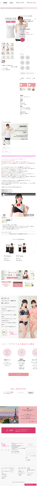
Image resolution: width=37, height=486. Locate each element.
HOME (2, 8)
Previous (3, 28)
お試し (12, 3)
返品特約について (21, 471)
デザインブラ (20, 3)
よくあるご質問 (4, 476)
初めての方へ (12, 468)
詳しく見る (31, 421)
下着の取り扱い (4, 474)
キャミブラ (6, 8)
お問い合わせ (29, 474)
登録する (30, 392)
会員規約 (28, 468)
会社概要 (19, 474)
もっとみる (18, 374)
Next (16, 28)
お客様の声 (3, 477)
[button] (2, 252)
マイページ (12, 471)
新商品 (5, 3)
